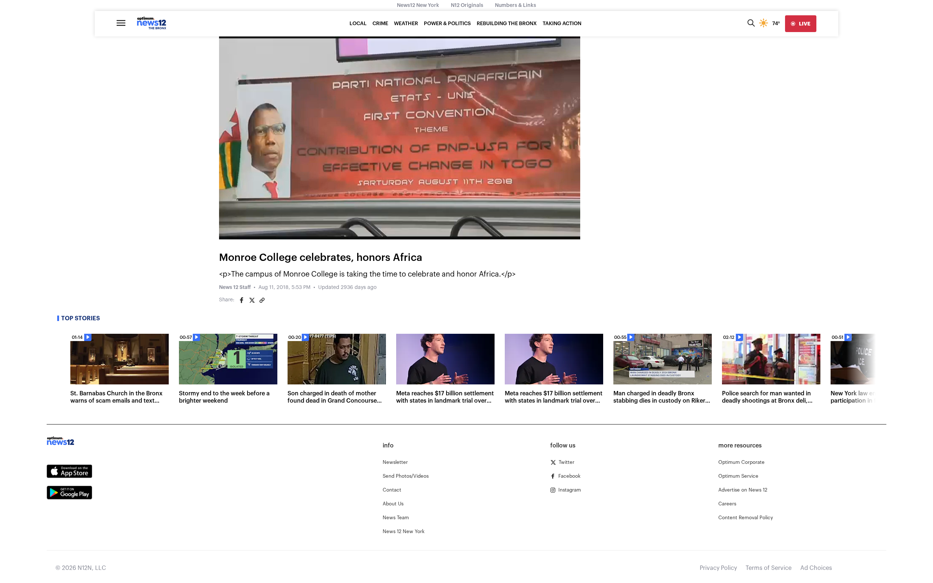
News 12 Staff (235, 287)
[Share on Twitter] (252, 300)
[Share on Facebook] (242, 300)
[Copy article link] (262, 300)
